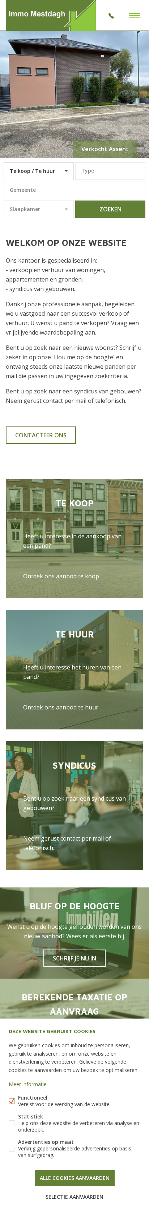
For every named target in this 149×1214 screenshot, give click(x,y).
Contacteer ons (41, 435)
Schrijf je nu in (74, 958)
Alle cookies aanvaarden (75, 1177)
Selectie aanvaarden (74, 1196)
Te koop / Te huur (32, 170)
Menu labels (134, 15)
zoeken (110, 209)
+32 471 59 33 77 (111, 16)
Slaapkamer (25, 209)
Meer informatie (28, 1084)
